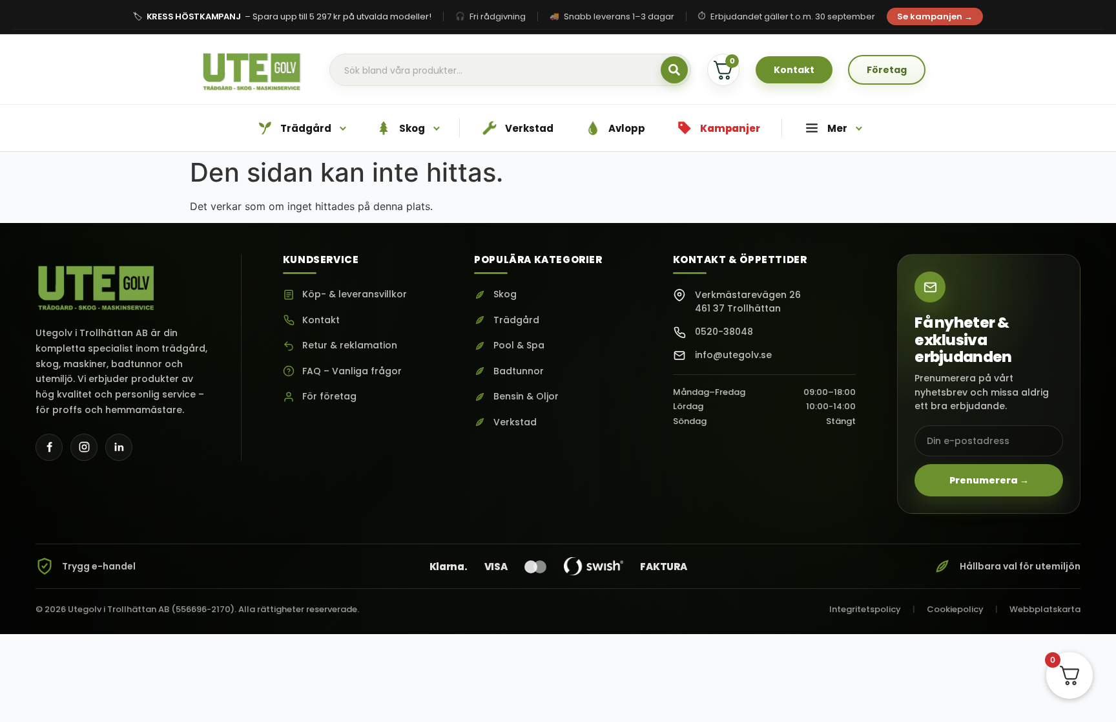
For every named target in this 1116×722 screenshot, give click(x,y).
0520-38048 (724, 331)
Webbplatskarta (1044, 609)
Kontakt (321, 320)
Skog (505, 294)
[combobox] (510, 70)
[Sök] (674, 69)
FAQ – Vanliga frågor (352, 371)
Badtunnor (518, 371)
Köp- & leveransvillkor (354, 294)
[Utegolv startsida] (97, 283)
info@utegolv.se (733, 354)
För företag (329, 396)
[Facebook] (49, 447)
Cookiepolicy (955, 609)
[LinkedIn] (118, 447)
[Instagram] (84, 447)
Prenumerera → (989, 480)
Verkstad (515, 422)
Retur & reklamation (349, 345)
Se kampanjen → (935, 16)
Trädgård (516, 320)
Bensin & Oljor (526, 396)
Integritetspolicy (865, 609)
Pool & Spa (518, 345)
